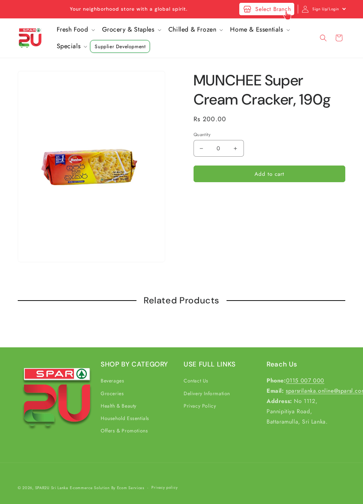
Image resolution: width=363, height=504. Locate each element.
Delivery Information (207, 393)
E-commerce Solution (90, 488)
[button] (75, 29)
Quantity (202, 134)
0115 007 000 (305, 380)
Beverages (112, 380)
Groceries (112, 393)
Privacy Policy (200, 405)
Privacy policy (164, 487)
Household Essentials (125, 418)
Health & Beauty (118, 405)
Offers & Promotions (124, 430)
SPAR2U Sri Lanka (51, 488)
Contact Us (196, 380)
